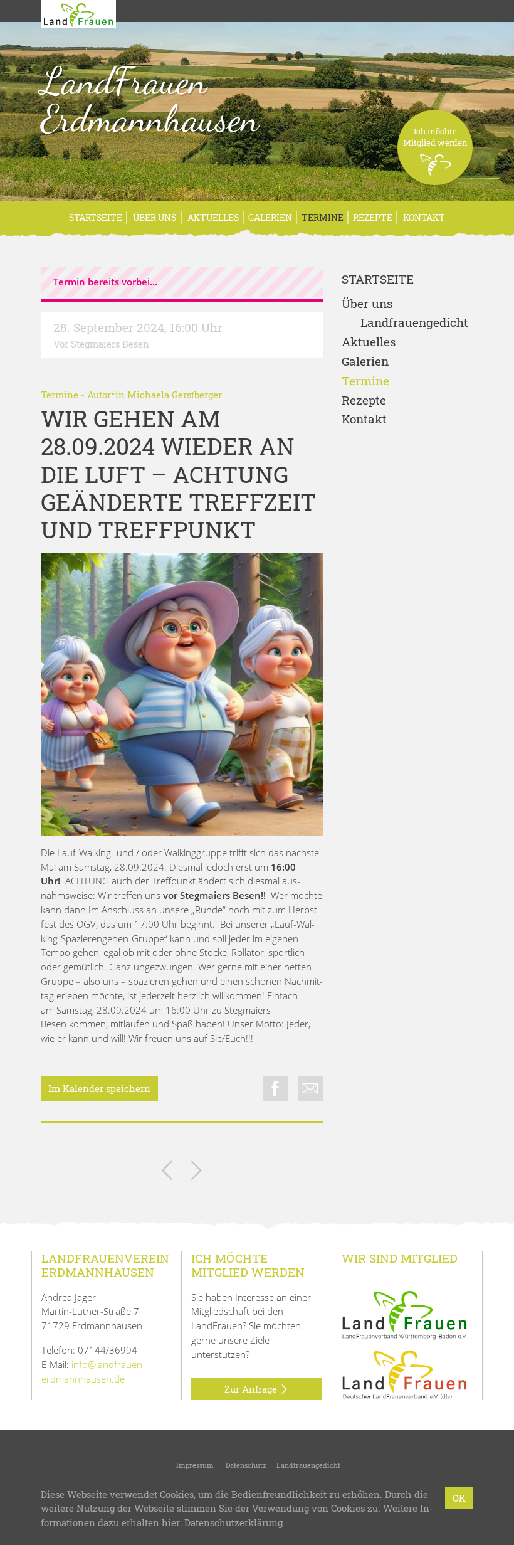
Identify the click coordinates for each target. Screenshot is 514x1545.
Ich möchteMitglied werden (435, 136)
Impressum (194, 1465)
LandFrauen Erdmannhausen (150, 99)
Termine (323, 217)
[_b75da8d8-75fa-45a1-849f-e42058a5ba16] (182, 694)
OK (459, 1498)
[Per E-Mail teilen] (310, 1088)
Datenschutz (245, 1465)
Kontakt (423, 217)
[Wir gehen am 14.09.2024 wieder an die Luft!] (167, 1173)
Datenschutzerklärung (233, 1522)
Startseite (95, 217)
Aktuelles (212, 217)
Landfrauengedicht (414, 323)
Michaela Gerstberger (174, 394)
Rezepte (372, 217)
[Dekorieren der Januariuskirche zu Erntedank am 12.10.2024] (196, 1173)
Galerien (270, 217)
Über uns (153, 217)
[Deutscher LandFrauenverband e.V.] (404, 1373)
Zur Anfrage (252, 1389)
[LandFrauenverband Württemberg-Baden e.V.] (404, 1313)
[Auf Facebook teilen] (275, 1088)
